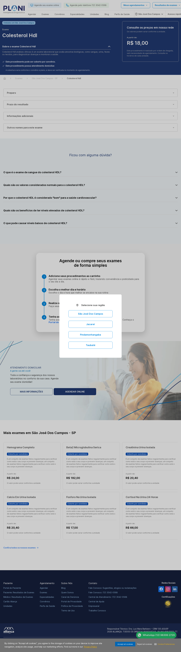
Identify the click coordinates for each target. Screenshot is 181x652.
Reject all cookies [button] (144, 644)
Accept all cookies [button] (125, 644)
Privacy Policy (90, 647)
